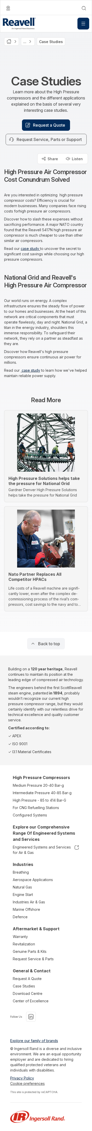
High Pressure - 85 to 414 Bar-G (39, 800)
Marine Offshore (26, 909)
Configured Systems (30, 815)
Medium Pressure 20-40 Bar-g (38, 785)
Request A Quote (27, 978)
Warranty (20, 936)
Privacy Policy (22, 1078)
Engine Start (23, 894)
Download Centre (27, 993)
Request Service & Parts (33, 959)
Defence (20, 917)
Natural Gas (22, 887)
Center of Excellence (31, 1001)
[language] (8, 8)
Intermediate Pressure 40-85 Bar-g (42, 793)
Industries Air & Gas (29, 902)
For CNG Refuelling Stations (36, 807)
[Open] (83, 23)
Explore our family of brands (34, 1040)
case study (30, 248)
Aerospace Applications (33, 879)
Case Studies (24, 986)
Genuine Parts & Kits (30, 951)
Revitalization (24, 944)
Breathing (21, 872)
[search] (84, 8)
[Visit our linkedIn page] (31, 1017)
